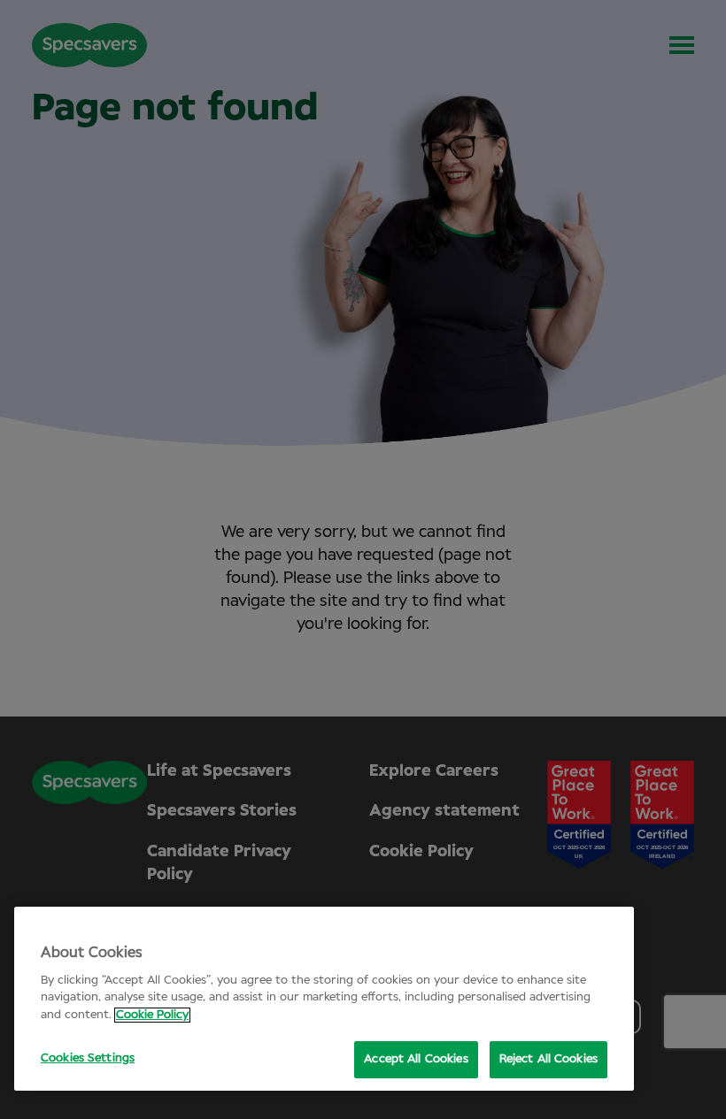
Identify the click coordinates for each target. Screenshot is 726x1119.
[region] (324, 999)
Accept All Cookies (415, 1059)
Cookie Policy (152, 1015)
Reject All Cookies (548, 1059)
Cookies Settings (88, 1058)
